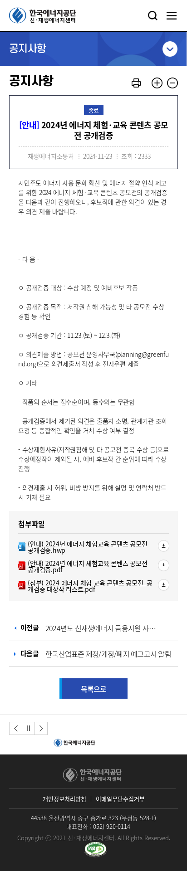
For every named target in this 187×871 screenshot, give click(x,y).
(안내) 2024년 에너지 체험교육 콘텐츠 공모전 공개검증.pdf (82, 566)
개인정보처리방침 (64, 799)
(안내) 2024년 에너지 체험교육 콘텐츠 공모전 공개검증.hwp (82, 546)
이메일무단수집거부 (120, 799)
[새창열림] (73, 743)
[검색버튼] (152, 15)
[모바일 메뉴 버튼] (171, 15)
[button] (16, 728)
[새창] (95, 849)
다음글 (95, 653)
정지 (28, 728)
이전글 (91, 628)
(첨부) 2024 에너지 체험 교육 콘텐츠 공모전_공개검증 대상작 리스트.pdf (85, 585)
